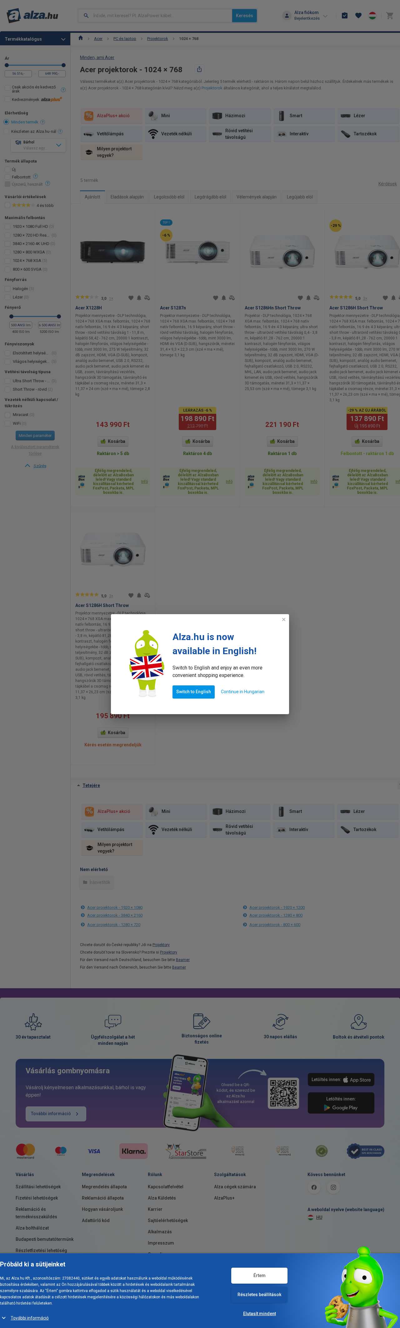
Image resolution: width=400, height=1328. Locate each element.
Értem (259, 1275)
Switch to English (193, 691)
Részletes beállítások (259, 1294)
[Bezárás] (283, 619)
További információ (30, 1317)
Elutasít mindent (259, 1313)
